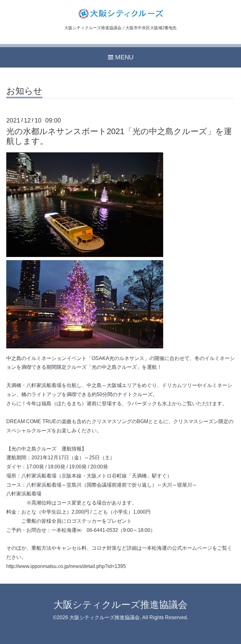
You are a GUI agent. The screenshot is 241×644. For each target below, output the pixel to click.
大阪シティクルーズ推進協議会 (120, 604)
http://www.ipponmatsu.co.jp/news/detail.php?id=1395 (66, 566)
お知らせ (24, 91)
